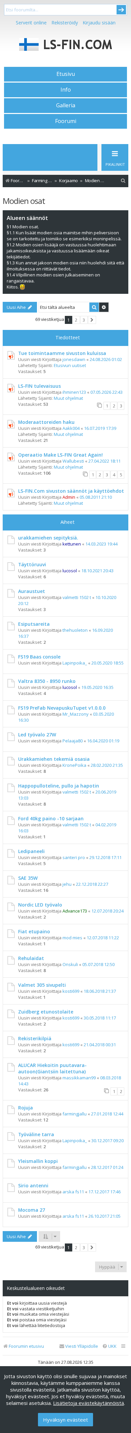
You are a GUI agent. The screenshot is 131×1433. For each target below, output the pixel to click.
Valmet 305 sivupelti (42, 985)
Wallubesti (73, 461)
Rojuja (25, 1107)
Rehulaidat (31, 958)
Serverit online (31, 22)
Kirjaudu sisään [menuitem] (99, 22)
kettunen (71, 544)
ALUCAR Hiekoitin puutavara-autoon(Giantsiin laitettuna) (52, 1068)
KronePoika (74, 765)
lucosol (69, 571)
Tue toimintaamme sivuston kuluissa (62, 353)
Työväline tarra (36, 1134)
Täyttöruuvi (32, 564)
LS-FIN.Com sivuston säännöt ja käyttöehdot (71, 491)
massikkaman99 (79, 1078)
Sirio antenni (33, 1185)
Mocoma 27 (31, 1210)
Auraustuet (31, 591)
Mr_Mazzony (75, 714)
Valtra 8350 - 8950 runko (47, 681)
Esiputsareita (34, 624)
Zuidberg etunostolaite (45, 1011)
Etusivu (65, 74)
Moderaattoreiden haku (46, 422)
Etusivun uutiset (70, 365)
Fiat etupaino (34, 931)
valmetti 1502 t (76, 597)
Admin (68, 497)
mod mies (72, 938)
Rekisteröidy (64, 22)
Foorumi (65, 121)
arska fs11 (73, 1192)
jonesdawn (73, 359)
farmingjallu (74, 1114)
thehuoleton (75, 630)
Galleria (65, 105)
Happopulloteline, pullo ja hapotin (58, 786)
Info (65, 89)
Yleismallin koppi (38, 1161)
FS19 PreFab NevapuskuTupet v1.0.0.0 (61, 708)
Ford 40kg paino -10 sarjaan (51, 818)
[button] (92, 320)
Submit (121, 9)
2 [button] (76, 320)
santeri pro (73, 857)
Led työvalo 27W (37, 734)
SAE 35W (28, 878)
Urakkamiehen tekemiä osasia (54, 759)
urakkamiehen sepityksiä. (48, 537)
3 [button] (84, 320)
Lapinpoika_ (74, 663)
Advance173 (74, 911)
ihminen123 (74, 392)
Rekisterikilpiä (34, 1038)
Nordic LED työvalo (40, 905)
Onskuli (70, 964)
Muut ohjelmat (68, 398)
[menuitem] (123, 181)
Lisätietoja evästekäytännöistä (88, 1403)
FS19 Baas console (39, 656)
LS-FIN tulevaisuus (39, 386)
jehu (67, 884)
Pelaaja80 (72, 741)
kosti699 (70, 991)
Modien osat (24, 200)
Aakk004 (71, 428)
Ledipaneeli (31, 851)
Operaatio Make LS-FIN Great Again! (60, 455)
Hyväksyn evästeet (65, 1419)
